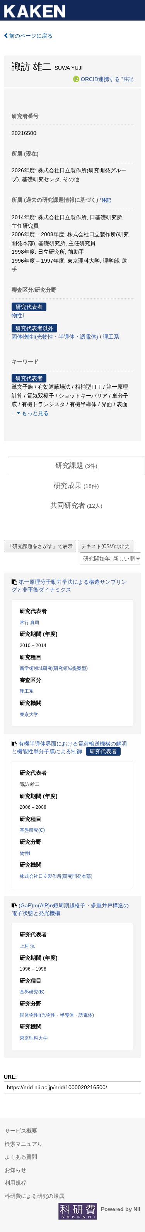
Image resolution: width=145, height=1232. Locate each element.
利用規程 (15, 1183)
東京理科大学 (34, 1038)
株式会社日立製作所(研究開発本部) (56, 876)
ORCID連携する (100, 79)
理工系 (111, 337)
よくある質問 (21, 1157)
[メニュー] (135, 9)
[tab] (76, 466)
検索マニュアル (24, 1144)
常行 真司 (29, 622)
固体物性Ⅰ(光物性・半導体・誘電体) (55, 337)
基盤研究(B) (32, 992)
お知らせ (15, 1170)
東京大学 (29, 714)
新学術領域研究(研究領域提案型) (54, 668)
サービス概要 (21, 1131)
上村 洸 (27, 946)
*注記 (127, 78)
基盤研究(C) (32, 830)
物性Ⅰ (18, 315)
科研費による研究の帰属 (34, 1196)
